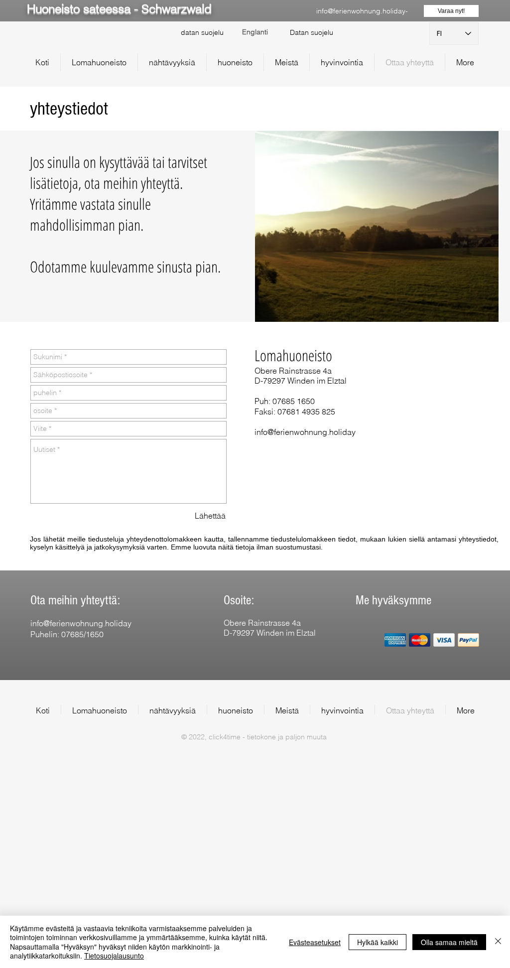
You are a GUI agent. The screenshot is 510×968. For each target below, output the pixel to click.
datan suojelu (202, 32)
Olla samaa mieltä (449, 942)
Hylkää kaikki (377, 942)
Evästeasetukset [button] (315, 942)
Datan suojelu (311, 32)
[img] (395, 640)
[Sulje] (498, 942)
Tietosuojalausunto (114, 956)
